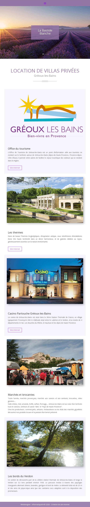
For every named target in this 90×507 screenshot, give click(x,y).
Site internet (15, 168)
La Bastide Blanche (45, 31)
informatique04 (38, 504)
